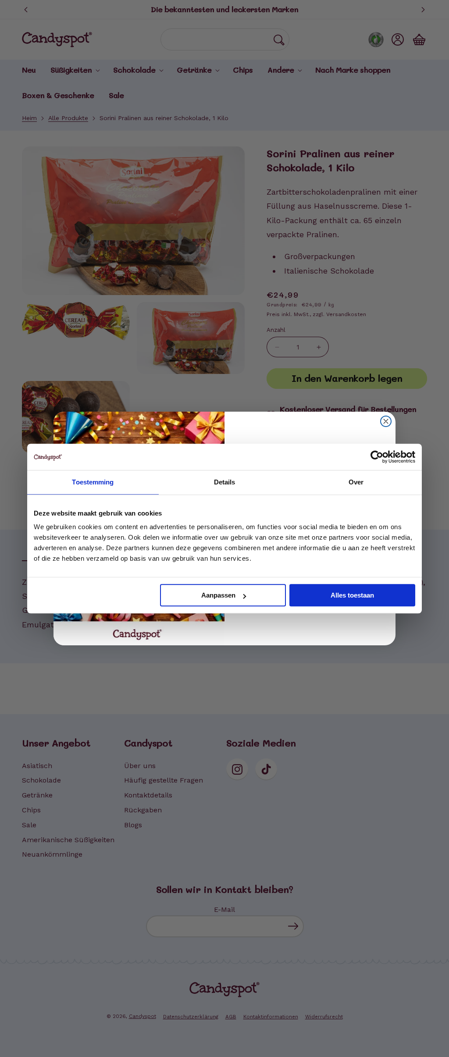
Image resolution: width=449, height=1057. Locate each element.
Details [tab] (224, 482)
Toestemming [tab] (93, 482)
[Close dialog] (386, 421)
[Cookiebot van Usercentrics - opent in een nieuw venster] (377, 456)
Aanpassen (218, 595)
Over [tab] (356, 482)
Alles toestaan (352, 595)
